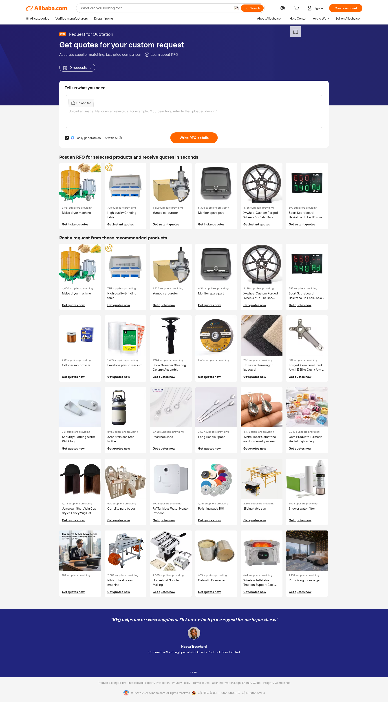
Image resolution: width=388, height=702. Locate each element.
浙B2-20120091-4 (253, 693)
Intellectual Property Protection (149, 682)
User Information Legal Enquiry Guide (236, 682)
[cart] (297, 9)
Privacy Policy (181, 682)
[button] (236, 8)
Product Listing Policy (112, 682)
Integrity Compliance (276, 682)
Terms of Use (201, 682)
